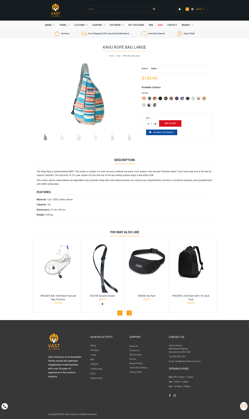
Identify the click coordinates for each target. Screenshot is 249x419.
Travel (93, 355)
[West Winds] (182, 98)
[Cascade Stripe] (144, 98)
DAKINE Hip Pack (146, 295)
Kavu (118, 56)
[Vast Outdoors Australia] (55, 16)
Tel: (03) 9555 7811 (177, 356)
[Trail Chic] (198, 98)
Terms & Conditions (138, 368)
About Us (134, 346)
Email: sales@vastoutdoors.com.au (185, 361)
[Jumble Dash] (155, 98)
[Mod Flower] (155, 105)
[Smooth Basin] (171, 98)
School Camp (96, 378)
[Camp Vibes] (204, 98)
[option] (86, 94)
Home (111, 56)
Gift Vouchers (136, 355)
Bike (92, 359)
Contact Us (134, 350)
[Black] (160, 98)
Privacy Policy (136, 372)
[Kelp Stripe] (187, 98)
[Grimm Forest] (177, 98)
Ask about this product (163, 132)
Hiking (93, 345)
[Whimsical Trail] (166, 98)
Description (124, 160)
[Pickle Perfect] (149, 98)
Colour (145, 93)
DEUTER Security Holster (102, 295)
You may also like (124, 232)
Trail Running (96, 369)
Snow (93, 373)
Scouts (133, 359)
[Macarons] (193, 98)
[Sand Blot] (149, 105)
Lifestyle (94, 364)
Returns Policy (136, 363)
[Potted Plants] (144, 105)
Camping (94, 350)
